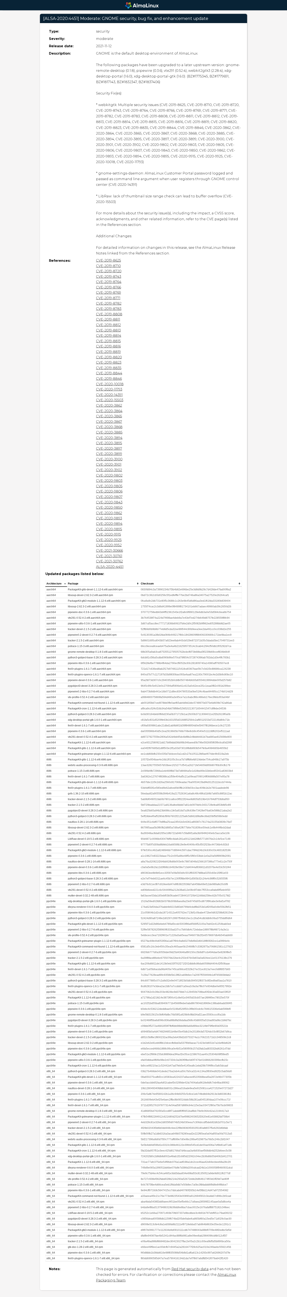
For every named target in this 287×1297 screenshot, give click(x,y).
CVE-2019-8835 (108, 368)
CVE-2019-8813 (108, 330)
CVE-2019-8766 (108, 287)
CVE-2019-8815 (108, 341)
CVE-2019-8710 (108, 266)
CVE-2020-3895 (109, 443)
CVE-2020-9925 (109, 540)
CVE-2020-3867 (109, 422)
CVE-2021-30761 (109, 556)
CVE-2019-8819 (108, 352)
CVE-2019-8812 (108, 325)
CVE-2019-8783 (108, 309)
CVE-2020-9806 (109, 491)
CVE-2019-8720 (108, 271)
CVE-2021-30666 (109, 551)
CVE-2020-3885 (109, 432)
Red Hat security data (190, 1269)
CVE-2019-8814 (108, 336)
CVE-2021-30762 (109, 561)
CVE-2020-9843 (109, 502)
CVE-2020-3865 (109, 416)
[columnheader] (56, 584)
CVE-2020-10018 (110, 384)
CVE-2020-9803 (109, 481)
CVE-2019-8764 (108, 282)
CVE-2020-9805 (109, 486)
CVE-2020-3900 (109, 459)
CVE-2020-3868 (109, 427)
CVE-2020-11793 (109, 389)
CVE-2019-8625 (108, 260)
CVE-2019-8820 (109, 357)
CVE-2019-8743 (108, 277)
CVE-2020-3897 (109, 449)
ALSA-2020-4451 (110, 567)
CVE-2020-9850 (109, 508)
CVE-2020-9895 (109, 529)
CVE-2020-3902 (109, 470)
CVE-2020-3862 (109, 405)
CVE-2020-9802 (109, 475)
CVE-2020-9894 (109, 524)
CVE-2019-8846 (109, 379)
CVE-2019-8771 (108, 298)
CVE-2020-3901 (108, 464)
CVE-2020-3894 (109, 438)
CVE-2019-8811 (108, 319)
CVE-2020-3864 (109, 411)
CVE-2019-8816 (108, 346)
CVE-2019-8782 (108, 303)
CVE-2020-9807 (109, 497)
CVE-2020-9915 (108, 534)
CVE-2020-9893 (109, 518)
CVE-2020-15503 (109, 400)
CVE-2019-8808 (109, 314)
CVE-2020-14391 (109, 395)
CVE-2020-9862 (109, 513)
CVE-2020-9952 (109, 545)
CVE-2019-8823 (108, 362)
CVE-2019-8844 (109, 373)
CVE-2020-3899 (109, 454)
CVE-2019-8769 (108, 293)
